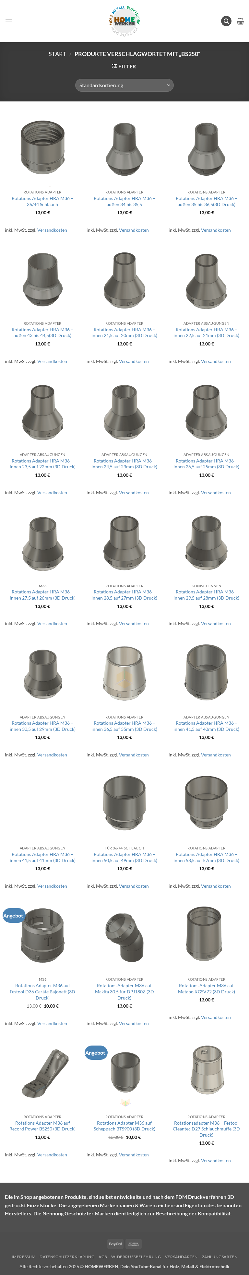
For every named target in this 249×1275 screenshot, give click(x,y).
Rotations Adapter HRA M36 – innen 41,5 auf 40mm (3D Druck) (206, 726)
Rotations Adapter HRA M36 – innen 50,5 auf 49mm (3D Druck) (124, 857)
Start (57, 53)
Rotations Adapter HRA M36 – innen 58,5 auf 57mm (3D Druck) (206, 857)
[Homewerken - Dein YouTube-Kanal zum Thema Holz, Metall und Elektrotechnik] (124, 21)
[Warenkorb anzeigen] (240, 21)
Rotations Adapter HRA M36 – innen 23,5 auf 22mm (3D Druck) (43, 464)
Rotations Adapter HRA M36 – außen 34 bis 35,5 (124, 201)
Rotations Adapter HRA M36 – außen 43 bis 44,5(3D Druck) (42, 332)
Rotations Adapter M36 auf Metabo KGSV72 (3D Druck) (206, 988)
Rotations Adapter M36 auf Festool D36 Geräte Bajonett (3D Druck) (42, 991)
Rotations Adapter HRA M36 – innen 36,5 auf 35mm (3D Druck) (124, 726)
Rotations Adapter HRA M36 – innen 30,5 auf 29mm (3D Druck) (43, 726)
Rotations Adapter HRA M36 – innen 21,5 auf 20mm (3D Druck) (124, 332)
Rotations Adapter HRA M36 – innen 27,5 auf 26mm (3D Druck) (43, 595)
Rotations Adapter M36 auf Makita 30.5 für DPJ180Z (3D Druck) (124, 991)
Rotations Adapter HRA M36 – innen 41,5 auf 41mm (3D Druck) (43, 857)
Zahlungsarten (220, 1256)
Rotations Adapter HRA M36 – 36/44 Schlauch (42, 201)
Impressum (24, 1256)
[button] (9, 21)
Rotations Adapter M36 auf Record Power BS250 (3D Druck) (42, 1126)
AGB (103, 1256)
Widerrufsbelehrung (136, 1256)
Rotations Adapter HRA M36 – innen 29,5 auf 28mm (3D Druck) (206, 595)
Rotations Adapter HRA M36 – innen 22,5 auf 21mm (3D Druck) (206, 332)
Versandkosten (52, 230)
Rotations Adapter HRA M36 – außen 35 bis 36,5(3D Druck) (206, 201)
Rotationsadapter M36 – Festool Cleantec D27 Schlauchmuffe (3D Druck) (206, 1129)
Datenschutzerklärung (67, 1256)
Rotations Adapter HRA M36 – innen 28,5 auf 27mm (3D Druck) (124, 595)
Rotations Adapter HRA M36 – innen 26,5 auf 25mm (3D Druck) (206, 464)
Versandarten (181, 1256)
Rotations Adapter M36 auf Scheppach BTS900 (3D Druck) (124, 1126)
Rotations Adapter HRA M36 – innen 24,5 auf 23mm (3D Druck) (124, 464)
